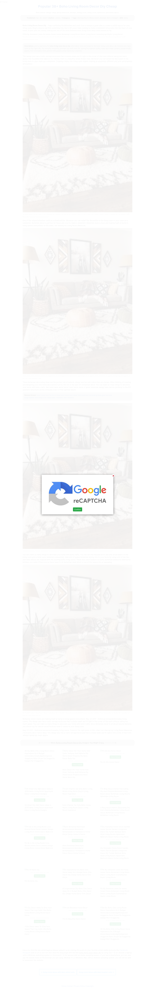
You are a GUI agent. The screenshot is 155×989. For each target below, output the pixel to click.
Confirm (77, 509)
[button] (77, 494)
